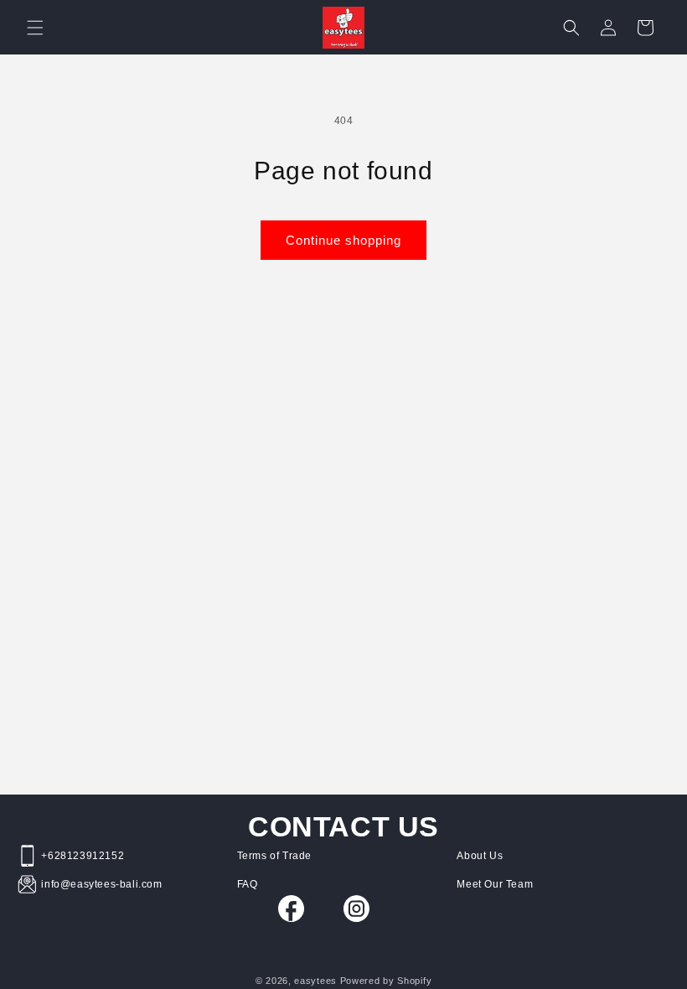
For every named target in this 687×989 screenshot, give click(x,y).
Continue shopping (343, 240)
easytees (315, 981)
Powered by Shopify (386, 981)
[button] (35, 27)
